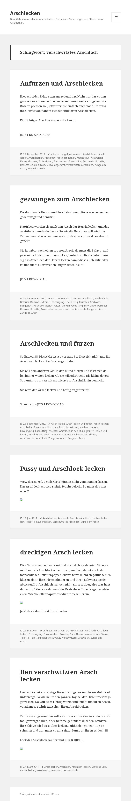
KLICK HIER (72, 740)
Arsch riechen (35, 157)
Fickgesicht (26, 305)
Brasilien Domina (29, 302)
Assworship (97, 157)
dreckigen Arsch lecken (56, 552)
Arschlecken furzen (30, 427)
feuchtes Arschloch (89, 302)
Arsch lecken (58, 298)
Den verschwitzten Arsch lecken (58, 675)
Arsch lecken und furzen (79, 423)
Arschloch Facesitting (66, 427)
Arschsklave (83, 157)
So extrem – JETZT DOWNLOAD (42, 404)
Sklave (41, 164)
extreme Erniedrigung (52, 302)
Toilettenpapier (38, 637)
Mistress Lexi (98, 766)
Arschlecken (25, 13)
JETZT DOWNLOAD (33, 279)
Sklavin (92, 434)
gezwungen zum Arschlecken (65, 199)
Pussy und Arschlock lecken (62, 468)
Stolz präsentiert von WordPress (39, 794)
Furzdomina (75, 161)
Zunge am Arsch (96, 309)
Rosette (99, 161)
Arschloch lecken (66, 157)
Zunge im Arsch (36, 168)
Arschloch (50, 157)
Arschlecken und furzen (57, 343)
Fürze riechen (50, 634)
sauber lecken (80, 434)
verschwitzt (54, 637)
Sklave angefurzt (56, 164)
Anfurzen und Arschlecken (61, 83)
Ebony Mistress (28, 161)
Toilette (24, 637)
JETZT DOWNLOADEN (35, 135)
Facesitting (72, 302)
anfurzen (55, 154)
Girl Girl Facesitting (72, 305)
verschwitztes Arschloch (79, 164)
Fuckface (39, 305)
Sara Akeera (76, 634)
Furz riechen (60, 161)
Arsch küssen (90, 154)
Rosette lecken (28, 164)
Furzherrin (88, 161)
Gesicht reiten (53, 305)
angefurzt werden (71, 154)
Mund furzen (35, 434)
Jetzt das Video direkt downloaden (43, 611)
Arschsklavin (101, 298)
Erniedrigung (45, 161)
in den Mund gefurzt (82, 431)
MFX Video (90, 305)
